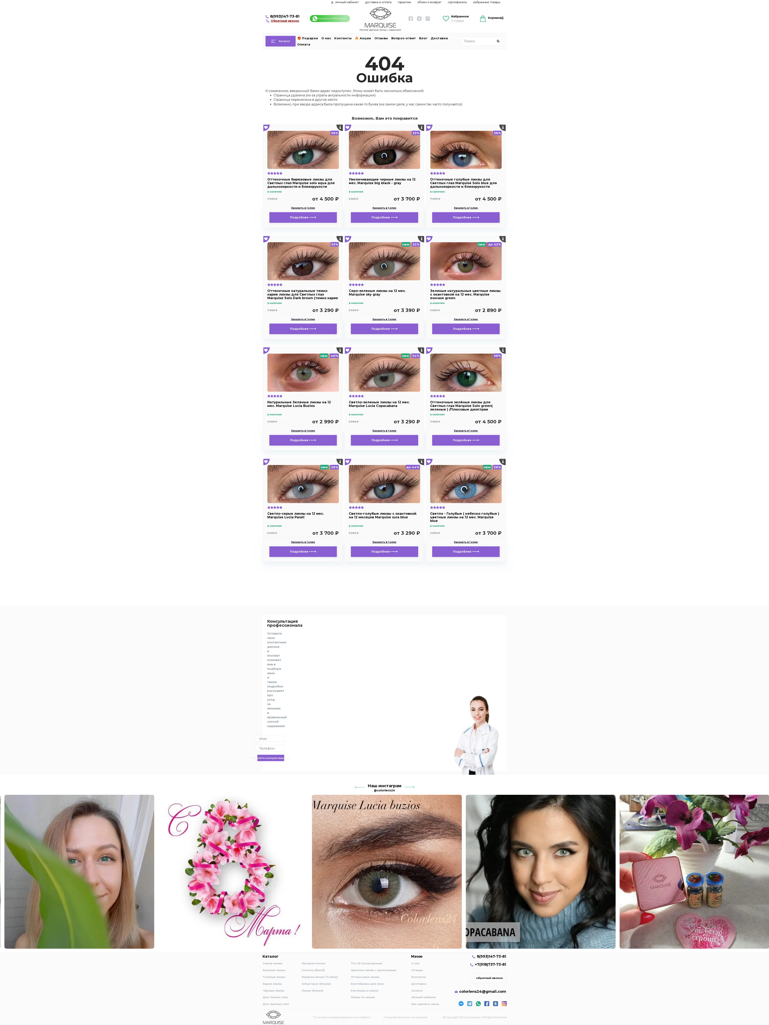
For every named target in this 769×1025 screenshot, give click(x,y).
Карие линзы (272, 983)
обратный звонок (489, 978)
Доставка (439, 38)
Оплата (303, 44)
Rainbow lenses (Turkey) (320, 977)
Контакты (343, 38)
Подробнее (299, 217)
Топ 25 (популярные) (366, 963)
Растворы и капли (364, 990)
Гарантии (404, 2)
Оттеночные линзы (365, 977)
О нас (326, 38)
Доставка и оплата (378, 2)
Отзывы (381, 38)
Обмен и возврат (429, 2)
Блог (423, 38)
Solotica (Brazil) (313, 970)
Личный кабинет (423, 997)
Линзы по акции (363, 997)
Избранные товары (486, 2)
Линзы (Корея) (312, 990)
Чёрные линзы (273, 990)
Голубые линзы (274, 977)
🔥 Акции (363, 38)
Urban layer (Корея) (316, 983)
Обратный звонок (285, 21)
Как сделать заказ (425, 1004)
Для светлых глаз (276, 1004)
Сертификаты (457, 2)
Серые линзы (272, 963)
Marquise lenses (313, 963)
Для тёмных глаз (275, 997)
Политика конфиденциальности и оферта (341, 1017)
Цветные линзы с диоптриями (373, 970)
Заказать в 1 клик (303, 208)
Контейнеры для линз (367, 983)
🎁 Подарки (307, 38)
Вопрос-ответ (403, 38)
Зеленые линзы (274, 970)
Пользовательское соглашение (405, 1017)
